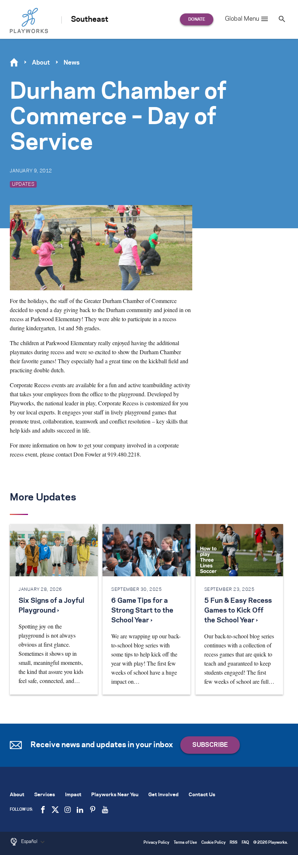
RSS (233, 842)
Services (44, 795)
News (72, 63)
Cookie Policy (213, 842)
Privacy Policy (156, 842)
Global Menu (242, 19)
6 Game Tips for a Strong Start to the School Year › (142, 611)
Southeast (89, 19)
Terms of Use (185, 842)
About (41, 63)
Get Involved (163, 795)
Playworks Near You (114, 795)
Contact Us (202, 795)
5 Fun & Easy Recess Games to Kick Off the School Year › (238, 611)
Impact (73, 795)
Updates (23, 184)
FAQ (245, 842)
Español (30, 841)
